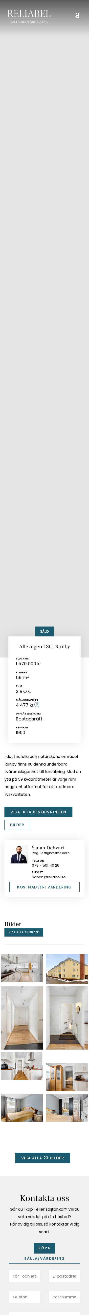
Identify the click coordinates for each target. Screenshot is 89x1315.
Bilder (17, 825)
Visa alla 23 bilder (24, 932)
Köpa (44, 1248)
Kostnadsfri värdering (44, 887)
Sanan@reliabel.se (49, 877)
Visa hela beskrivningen (38, 812)
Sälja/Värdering (44, 1258)
